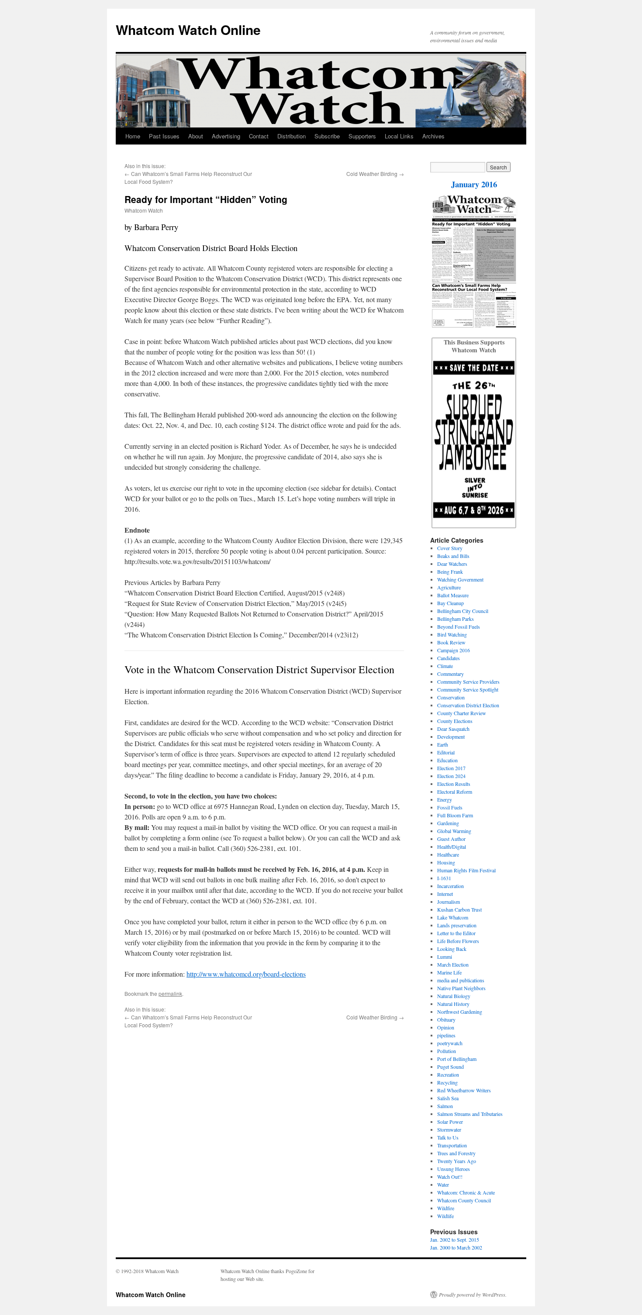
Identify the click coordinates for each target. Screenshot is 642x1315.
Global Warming (454, 830)
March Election (453, 964)
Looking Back (451, 948)
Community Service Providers (468, 681)
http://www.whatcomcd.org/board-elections (246, 973)
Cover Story (450, 547)
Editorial (446, 752)
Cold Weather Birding (371, 173)
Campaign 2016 (453, 650)
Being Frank (450, 571)
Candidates (448, 657)
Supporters (362, 136)
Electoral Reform (454, 791)
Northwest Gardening (459, 1011)
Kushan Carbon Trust (459, 909)
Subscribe (327, 136)
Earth (442, 744)
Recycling (447, 1082)
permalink (170, 993)
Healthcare (448, 854)
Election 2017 (451, 767)
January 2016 (474, 184)
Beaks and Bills (453, 555)
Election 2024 (451, 775)
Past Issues (164, 136)
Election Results (453, 783)
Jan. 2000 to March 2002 (456, 1247)
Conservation (451, 697)
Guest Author (451, 838)
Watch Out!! (450, 1176)
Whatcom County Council (464, 1200)
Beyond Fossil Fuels (458, 626)
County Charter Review (461, 712)
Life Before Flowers (458, 940)
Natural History (453, 1003)
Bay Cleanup (450, 602)
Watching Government (460, 579)
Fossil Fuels (450, 807)
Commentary (450, 673)
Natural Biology (453, 995)
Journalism (448, 901)
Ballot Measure (453, 595)
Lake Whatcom (452, 917)
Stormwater (449, 1129)
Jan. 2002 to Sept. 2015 (454, 1239)
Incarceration (450, 885)
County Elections (455, 720)
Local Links (399, 136)
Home (132, 136)
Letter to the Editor (456, 932)
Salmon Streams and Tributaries (470, 1113)
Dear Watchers (452, 563)
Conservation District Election (468, 705)
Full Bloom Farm (455, 815)
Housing (446, 862)
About (195, 136)
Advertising (226, 136)
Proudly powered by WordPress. (473, 1294)
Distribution (291, 136)
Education (447, 760)
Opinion (445, 1027)
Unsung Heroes (453, 1168)
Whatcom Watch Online (188, 29)
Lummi (444, 956)
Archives (433, 136)
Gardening (448, 822)
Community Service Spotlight (467, 689)
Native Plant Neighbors (461, 988)
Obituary (446, 1019)
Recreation (448, 1074)
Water (443, 1184)
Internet (445, 893)
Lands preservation (456, 925)
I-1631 (444, 877)
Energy (444, 799)
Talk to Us (448, 1137)
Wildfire (445, 1208)
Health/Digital (451, 846)
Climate (445, 665)
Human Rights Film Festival (466, 870)
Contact (259, 136)
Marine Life (449, 972)
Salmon (445, 1105)
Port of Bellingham (456, 1058)
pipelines (446, 1035)
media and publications (460, 980)
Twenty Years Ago (456, 1160)
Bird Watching (452, 634)
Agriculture (449, 587)
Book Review (451, 642)
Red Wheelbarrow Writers (464, 1090)
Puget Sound (450, 1066)
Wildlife (445, 1215)
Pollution (446, 1050)
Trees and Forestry (456, 1153)
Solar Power (450, 1121)
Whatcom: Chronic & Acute (466, 1192)
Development (451, 736)
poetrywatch (450, 1043)
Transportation (452, 1145)
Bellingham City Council (462, 610)
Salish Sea (448, 1098)
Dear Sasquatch (453, 728)
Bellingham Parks (455, 618)
